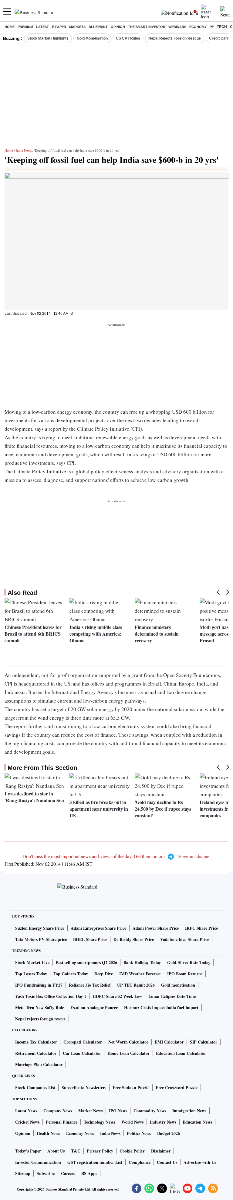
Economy (198, 27)
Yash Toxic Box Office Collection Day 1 (50, 996)
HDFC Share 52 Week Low (117, 996)
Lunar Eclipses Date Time (172, 996)
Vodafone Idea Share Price (184, 939)
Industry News (163, 1122)
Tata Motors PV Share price (41, 939)
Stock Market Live (32, 962)
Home (10, 27)
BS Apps (89, 1173)
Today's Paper (28, 1151)
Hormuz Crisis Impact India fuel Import (161, 1007)
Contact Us (167, 1162)
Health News (48, 1133)
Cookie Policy (132, 1151)
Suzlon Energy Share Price (39, 928)
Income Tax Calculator (36, 1042)
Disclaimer (161, 1151)
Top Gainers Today (70, 973)
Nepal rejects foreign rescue (40, 1019)
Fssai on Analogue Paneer (94, 1007)
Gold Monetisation (92, 38)
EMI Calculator (169, 1042)
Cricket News (27, 1122)
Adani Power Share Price (156, 928)
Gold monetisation (178, 985)
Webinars (177, 27)
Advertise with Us (200, 1162)
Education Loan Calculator (181, 1053)
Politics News (139, 1133)
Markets (77, 27)
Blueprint (98, 27)
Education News (197, 1122)
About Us (56, 1151)
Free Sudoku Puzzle (131, 1087)
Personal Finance (61, 1122)
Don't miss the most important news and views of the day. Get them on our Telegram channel (116, 856)
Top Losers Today (31, 973)
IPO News (118, 1110)
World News (132, 1122)
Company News (57, 1110)
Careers (68, 1173)
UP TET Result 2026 (136, 985)
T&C (75, 1151)
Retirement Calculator (35, 1053)
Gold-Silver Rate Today (188, 962)
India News (24, 150)
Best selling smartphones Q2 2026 (86, 962)
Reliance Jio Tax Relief (90, 985)
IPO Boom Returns (184, 973)
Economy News (80, 1133)
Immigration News (189, 1110)
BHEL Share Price (90, 939)
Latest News (26, 1110)
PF (212, 27)
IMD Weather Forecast (140, 973)
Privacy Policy (100, 1151)
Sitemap (22, 1173)
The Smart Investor (146, 27)
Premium (25, 27)
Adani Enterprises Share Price (98, 928)
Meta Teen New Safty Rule (39, 1007)
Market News (90, 1110)
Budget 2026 (168, 1133)
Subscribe (46, 1173)
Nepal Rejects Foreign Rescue (174, 38)
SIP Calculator (203, 1042)
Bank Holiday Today (142, 962)
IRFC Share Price (201, 928)
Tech (222, 27)
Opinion (118, 27)
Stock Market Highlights (48, 38)
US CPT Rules (128, 38)
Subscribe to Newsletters (84, 1087)
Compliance (139, 1162)
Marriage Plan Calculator (38, 1064)
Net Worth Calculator (128, 1042)
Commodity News (149, 1110)
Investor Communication (38, 1162)
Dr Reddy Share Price (133, 939)
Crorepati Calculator (82, 1042)
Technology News (99, 1122)
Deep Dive (103, 973)
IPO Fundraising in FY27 (38, 985)
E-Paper (59, 27)
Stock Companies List (35, 1087)
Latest (42, 27)
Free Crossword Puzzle (177, 1087)
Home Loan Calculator (128, 1053)
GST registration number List (94, 1162)
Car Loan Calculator (82, 1053)
